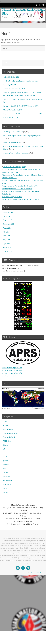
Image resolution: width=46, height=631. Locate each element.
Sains (4, 488)
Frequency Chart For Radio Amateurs (15, 153)
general (5, 461)
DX (4, 449)
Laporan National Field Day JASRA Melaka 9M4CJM (21, 106)
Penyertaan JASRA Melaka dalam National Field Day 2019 (22, 114)
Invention (6, 472)
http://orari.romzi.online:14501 (12, 373)
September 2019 (8, 224)
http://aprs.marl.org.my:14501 (12, 368)
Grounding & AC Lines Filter (13, 132)
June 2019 (6, 236)
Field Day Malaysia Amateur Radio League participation (22, 136)
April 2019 (6, 244)
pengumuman (7, 484)
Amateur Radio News (10, 437)
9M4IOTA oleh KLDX (10, 118)
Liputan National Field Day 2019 (14, 89)
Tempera (33, 573)
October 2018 (7, 251)
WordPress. (40, 573)
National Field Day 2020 (11, 77)
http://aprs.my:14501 (9, 376)
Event (5, 457)
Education (6, 453)
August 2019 (7, 228)
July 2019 (6, 232)
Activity (5, 421)
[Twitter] (43, 5)
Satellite (5, 492)
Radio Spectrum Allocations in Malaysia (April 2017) (20, 199)
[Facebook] (40, 5)
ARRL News (7, 441)
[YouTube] (36, 5)
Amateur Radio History (11, 433)
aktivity (5, 425)
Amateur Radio (8, 429)
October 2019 (7, 220)
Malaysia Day (7, 480)
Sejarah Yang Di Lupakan (11, 142)
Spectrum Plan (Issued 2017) (12, 197)
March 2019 (7, 247)
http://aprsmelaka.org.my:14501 (12, 370)
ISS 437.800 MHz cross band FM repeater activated (20, 81)
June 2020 (6, 216)
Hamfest (5, 465)
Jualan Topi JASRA (9, 85)
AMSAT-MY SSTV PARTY (12, 110)
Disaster (5, 445)
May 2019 (6, 240)
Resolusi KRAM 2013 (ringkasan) (14, 167)
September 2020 (8, 212)
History (5, 469)
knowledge (6, 476)
